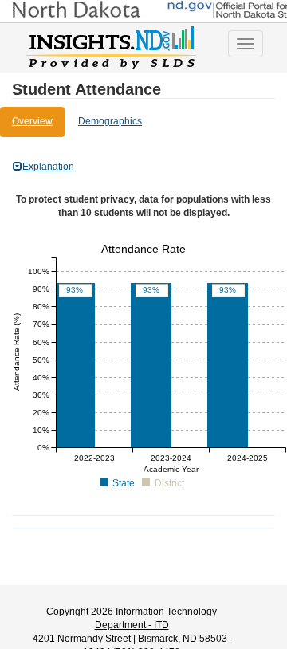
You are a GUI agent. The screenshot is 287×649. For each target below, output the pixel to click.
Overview (32, 121)
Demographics (110, 121)
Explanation (48, 166)
